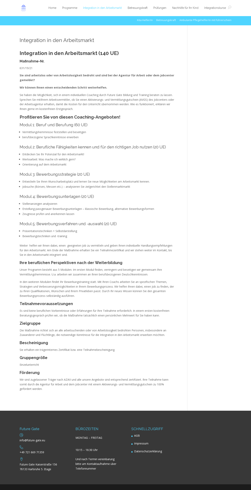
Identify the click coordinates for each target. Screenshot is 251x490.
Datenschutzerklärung (148, 451)
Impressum (141, 443)
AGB (137, 435)
